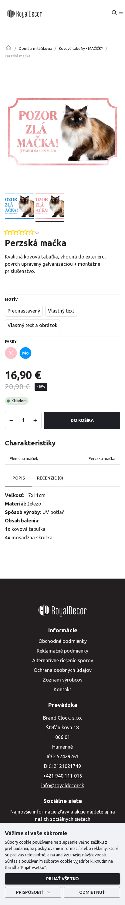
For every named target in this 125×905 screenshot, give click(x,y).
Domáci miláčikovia (35, 48)
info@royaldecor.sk (62, 785)
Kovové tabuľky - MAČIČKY (81, 48)
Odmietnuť (92, 892)
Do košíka (82, 420)
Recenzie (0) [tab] (50, 478)
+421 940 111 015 (62, 775)
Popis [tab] (18, 478)
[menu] (121, 12)
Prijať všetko (62, 878)
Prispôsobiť (29, 892)
